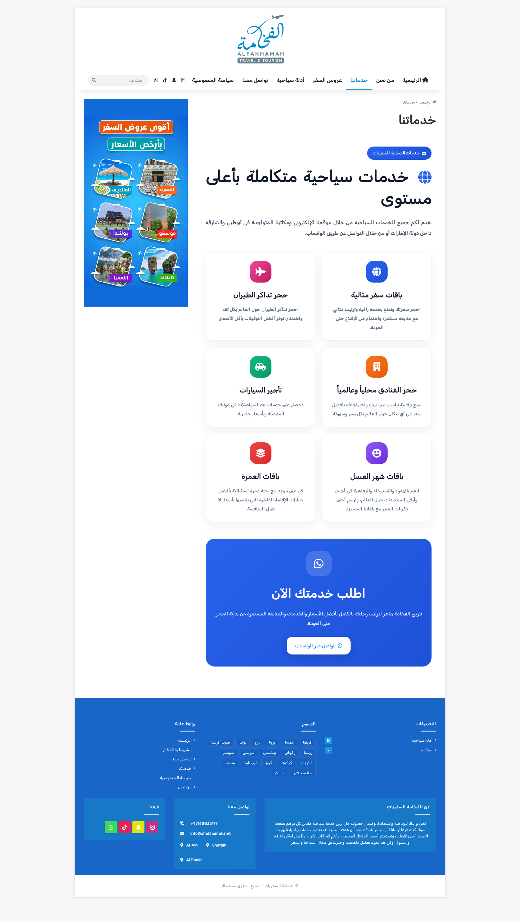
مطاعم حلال (303, 773)
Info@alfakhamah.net (210, 833)
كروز (269, 763)
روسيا (308, 752)
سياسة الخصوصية (213, 80)
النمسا (290, 742)
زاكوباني (290, 752)
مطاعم (426, 749)
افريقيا (307, 742)
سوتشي (249, 752)
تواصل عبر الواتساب (314, 645)
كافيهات (306, 763)
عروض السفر (327, 80)
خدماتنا (359, 80)
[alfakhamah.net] (260, 39)
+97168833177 (204, 823)
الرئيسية (412, 80)
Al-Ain (192, 845)
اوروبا (273, 742)
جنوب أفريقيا (220, 742)
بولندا (242, 742)
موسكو (280, 773)
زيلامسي (269, 752)
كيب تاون (250, 763)
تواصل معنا (255, 80)
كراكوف (286, 763)
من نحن (385, 80)
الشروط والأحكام (177, 749)
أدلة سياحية (290, 80)
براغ (258, 742)
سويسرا (228, 752)
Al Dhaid (194, 860)
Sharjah (219, 845)
